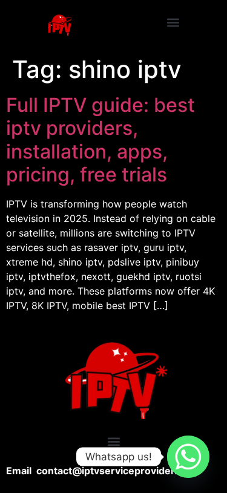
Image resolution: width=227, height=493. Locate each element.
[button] (173, 22)
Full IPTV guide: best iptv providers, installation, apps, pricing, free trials (100, 139)
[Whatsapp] (188, 457)
